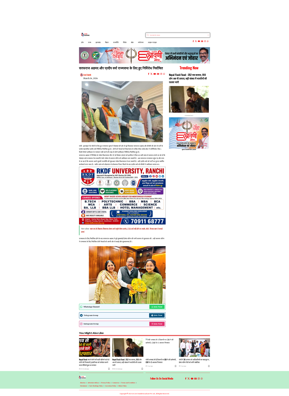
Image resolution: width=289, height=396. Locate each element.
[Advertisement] (67, 16)
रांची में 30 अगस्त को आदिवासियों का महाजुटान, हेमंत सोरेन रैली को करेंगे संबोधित (194, 361)
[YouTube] (198, 41)
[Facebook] (193, 41)
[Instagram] (205, 41)
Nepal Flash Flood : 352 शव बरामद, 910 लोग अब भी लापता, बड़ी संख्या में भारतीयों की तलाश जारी (188, 78)
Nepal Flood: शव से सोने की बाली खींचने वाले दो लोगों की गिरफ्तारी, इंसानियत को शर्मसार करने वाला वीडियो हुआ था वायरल (94, 362)
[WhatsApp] (207, 41)
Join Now (158, 307)
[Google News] (202, 41)
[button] (169, 136)
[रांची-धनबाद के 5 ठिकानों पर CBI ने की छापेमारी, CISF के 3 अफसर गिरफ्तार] (161, 347)
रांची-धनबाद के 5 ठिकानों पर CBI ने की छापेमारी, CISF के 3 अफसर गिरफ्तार (161, 361)
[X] (195, 41)
